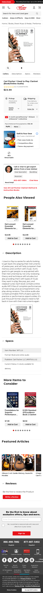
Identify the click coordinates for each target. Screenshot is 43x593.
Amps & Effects (16, 18)
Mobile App (37, 554)
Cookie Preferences (32, 586)
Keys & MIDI (30, 18)
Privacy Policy (26, 578)
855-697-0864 (20, 180)
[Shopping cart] (39, 7)
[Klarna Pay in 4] (17, 126)
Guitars (5, 18)
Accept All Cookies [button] (31, 590)
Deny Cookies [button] (12, 590)
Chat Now (33, 180)
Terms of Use (19, 586)
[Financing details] (37, 117)
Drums (39, 18)
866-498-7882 (11, 542)
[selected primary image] (21, 45)
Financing (27, 554)
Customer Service (16, 554)
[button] (21, 253)
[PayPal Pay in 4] (9, 126)
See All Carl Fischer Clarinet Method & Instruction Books (20, 189)
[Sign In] (34, 7)
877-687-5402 (32, 542)
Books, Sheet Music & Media (19, 24)
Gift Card (4, 554)
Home (4, 24)
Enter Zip (31, 109)
